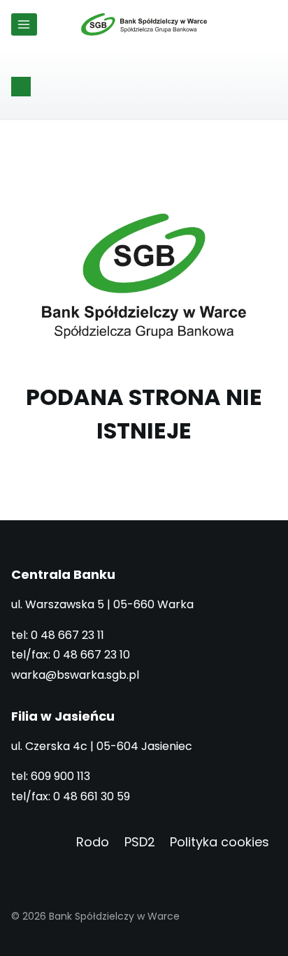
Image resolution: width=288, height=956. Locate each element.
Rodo (92, 842)
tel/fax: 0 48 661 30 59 (70, 796)
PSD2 (139, 842)
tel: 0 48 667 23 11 (57, 635)
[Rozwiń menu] (24, 24)
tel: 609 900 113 (50, 776)
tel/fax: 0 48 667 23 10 (70, 655)
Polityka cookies (219, 842)
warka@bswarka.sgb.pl (75, 675)
